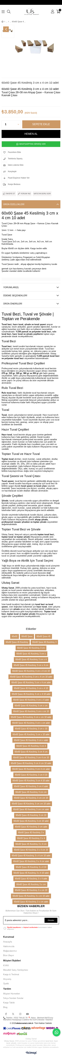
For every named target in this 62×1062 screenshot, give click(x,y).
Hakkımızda (8, 946)
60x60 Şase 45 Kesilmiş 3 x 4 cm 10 (31, 850)
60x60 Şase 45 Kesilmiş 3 (44, 642)
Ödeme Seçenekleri (15, 295)
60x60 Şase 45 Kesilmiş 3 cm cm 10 (31, 798)
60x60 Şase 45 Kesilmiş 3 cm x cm (31, 705)
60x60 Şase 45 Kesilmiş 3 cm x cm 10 (31, 711)
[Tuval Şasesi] (8, 21)
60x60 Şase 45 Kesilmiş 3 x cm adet (31, 901)
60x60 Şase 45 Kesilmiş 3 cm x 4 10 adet (31, 694)
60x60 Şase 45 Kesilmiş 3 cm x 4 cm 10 (31, 671)
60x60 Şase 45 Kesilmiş (17, 642)
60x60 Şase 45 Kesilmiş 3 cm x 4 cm (31, 665)
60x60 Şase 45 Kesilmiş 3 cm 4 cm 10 (31, 757)
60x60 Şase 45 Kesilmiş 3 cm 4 (31, 746)
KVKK (6, 965)
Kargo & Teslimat (11, 974)
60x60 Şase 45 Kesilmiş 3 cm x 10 (31, 728)
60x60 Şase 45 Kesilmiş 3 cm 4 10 (31, 775)
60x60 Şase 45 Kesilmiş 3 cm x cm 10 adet (31, 717)
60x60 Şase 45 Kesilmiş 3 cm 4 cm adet (31, 769)
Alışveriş (7, 979)
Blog (5, 1007)
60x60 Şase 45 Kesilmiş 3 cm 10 (31, 815)
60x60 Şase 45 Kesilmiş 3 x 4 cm (31, 844)
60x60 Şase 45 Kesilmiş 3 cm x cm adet (31, 723)
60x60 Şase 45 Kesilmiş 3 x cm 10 (31, 890)
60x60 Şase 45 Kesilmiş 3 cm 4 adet (31, 786)
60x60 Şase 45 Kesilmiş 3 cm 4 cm (31, 752)
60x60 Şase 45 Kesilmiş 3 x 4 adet (31, 878)
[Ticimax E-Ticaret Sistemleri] (31, 1053)
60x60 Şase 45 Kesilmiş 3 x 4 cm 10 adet (31, 855)
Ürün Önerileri (12, 303)
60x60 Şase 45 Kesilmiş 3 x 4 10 (31, 867)
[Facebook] (6, 1014)
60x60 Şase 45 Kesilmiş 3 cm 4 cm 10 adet (31, 763)
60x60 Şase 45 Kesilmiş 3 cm (31, 648)
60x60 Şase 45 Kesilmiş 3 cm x (31, 653)
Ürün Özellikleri (13, 204)
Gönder (51, 920)
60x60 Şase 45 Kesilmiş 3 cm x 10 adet (31, 734)
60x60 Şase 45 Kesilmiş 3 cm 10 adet (31, 821)
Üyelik (6, 983)
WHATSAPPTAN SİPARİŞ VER (32, 144)
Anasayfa (7, 942)
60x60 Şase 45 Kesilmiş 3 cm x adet (31, 740)
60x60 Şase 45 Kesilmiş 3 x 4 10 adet (31, 873)
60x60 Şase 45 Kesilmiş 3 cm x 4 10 (31, 688)
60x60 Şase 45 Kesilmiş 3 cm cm (31, 792)
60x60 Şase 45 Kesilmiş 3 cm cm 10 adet (31, 803)
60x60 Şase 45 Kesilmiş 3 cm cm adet (31, 809)
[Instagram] (20, 1014)
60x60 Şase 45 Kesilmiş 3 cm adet (31, 827)
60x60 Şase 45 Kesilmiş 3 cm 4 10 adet (31, 780)
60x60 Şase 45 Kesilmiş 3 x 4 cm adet (31, 861)
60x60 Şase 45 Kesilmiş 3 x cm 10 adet (31, 896)
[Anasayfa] (4, 21)
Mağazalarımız (10, 951)
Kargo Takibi (9, 1002)
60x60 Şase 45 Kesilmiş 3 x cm (31, 884)
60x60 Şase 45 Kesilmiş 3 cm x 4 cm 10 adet (31, 677)
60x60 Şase (26, 636)
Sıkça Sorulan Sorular (13, 998)
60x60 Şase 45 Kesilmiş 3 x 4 (31, 838)
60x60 (14, 636)
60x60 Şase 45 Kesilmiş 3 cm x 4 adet (31, 700)
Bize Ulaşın (8, 955)
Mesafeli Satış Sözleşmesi (15, 970)
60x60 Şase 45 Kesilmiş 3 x (31, 832)
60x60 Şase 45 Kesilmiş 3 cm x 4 (31, 659)
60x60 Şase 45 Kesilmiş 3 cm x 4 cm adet (31, 682)
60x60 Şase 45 (43, 636)
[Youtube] (27, 1014)
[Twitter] (13, 1014)
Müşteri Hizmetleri (11, 993)
